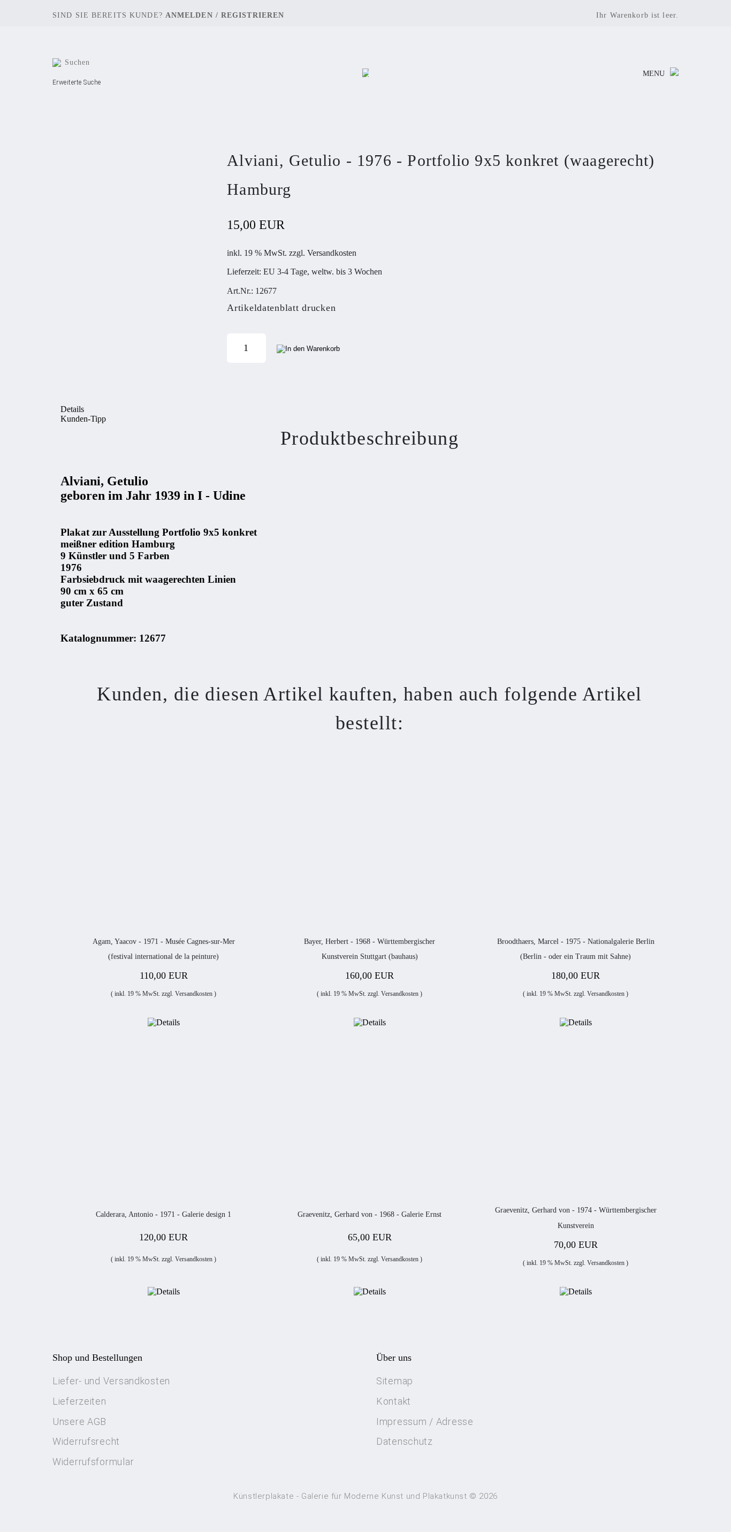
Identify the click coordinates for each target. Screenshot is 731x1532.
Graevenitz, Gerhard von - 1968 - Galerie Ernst (369, 1214)
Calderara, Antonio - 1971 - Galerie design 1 (163, 1214)
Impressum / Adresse (425, 1421)
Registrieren (252, 15)
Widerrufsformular (93, 1461)
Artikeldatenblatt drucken (281, 307)
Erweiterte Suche (76, 82)
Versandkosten (331, 252)
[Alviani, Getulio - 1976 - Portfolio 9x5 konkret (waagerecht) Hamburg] (135, 254)
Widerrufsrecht (86, 1441)
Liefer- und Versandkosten (111, 1380)
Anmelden (189, 15)
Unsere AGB (79, 1421)
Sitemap (394, 1380)
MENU (654, 74)
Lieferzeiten (79, 1401)
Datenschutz (404, 1441)
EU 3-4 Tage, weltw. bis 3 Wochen (322, 271)
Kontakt (393, 1401)
